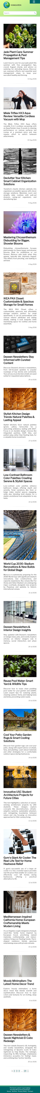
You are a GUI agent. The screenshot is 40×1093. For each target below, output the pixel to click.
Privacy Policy (22, 1091)
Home (9, 1091)
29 (25, 1071)
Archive (14, 1091)
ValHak (28, 1088)
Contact (30, 1091)
